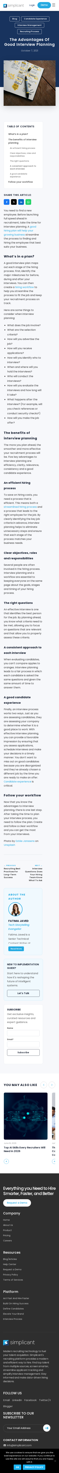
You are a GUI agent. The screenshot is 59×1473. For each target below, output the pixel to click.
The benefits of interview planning (22, 141)
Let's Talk (23, 993)
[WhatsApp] (28, 202)
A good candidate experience (18, 175)
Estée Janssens (25, 841)
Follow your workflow (20, 181)
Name (10, 1028)
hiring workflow (24, 287)
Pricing (6, 1235)
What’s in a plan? (18, 134)
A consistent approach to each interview (23, 167)
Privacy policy (34, 1467)
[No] (55, 1460)
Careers (7, 1240)
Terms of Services (13, 1279)
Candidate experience (17, 781)
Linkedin (17, 1400)
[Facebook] (6, 202)
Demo (44, 5)
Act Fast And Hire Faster (16, 1298)
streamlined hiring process (20, 507)
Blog (14, 18)
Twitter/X (45, 1400)
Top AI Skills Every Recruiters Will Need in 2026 (24, 1149)
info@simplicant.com (18, 1445)
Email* (10, 1039)
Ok (17, 1467)
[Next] (52, 1085)
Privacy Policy (10, 1274)
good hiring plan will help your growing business (20, 230)
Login (32, 5)
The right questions (19, 161)
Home (6, 1219)
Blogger (8, 1406)
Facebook (30, 1400)
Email (6, 1400)
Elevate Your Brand (13, 1313)
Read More (16, 948)
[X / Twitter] (14, 202)
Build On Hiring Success (15, 1303)
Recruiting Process (29, 31)
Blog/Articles (10, 1259)
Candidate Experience (35, 18)
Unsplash (9, 845)
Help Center (9, 1264)
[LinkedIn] (21, 202)
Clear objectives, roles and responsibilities (23, 154)
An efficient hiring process (22, 148)
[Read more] (6, 1161)
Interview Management (29, 25)
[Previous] (43, 1085)
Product (7, 1230)
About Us (8, 1225)
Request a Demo (17, 1202)
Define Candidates (13, 1308)
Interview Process (12, 1319)
